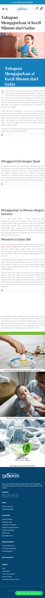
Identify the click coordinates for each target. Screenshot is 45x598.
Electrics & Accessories (10, 527)
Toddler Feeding (8, 530)
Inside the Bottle (7, 509)
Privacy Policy (7, 577)
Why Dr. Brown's (7, 506)
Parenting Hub (7, 551)
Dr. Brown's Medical (9, 548)
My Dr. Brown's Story (7, 557)
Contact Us (6, 571)
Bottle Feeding (7, 519)
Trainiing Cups (7, 522)
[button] (6, 9)
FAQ (3, 568)
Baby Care (6, 533)
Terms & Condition (8, 574)
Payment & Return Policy (10, 579)
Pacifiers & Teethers (9, 525)
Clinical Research (8, 546)
